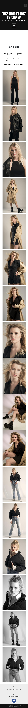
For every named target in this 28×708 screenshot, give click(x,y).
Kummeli (18, 706)
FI (25, 5)
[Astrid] (14, 87)
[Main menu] (14, 26)
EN (25, 4)
